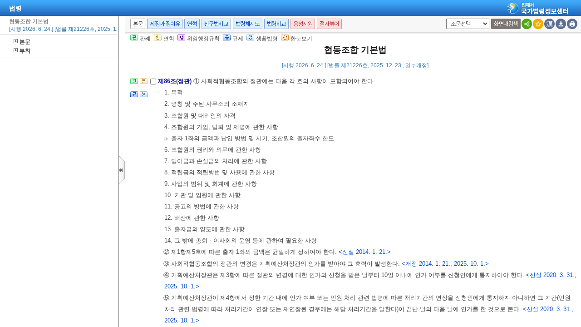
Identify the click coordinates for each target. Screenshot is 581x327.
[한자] (549, 24)
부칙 (25, 51)
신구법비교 (216, 23)
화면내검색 (506, 23)
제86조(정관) (175, 81)
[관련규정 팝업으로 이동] (134, 97)
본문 (25, 42)
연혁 (192, 23)
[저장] (561, 24)
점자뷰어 (329, 23)
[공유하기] (527, 24)
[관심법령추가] (538, 24)
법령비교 (276, 23)
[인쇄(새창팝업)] (572, 24)
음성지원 (302, 23)
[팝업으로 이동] (144, 97)
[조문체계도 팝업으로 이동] (134, 83)
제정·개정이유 (165, 23)
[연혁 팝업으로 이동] (144, 83)
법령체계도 (248, 23)
